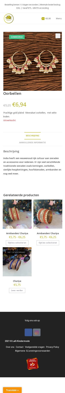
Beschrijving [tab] (32, 135)
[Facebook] (28, 332)
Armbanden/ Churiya (17, 233)
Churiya (17, 281)
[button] (57, 35)
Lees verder (17, 290)
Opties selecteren (17, 242)
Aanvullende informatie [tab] (32, 142)
